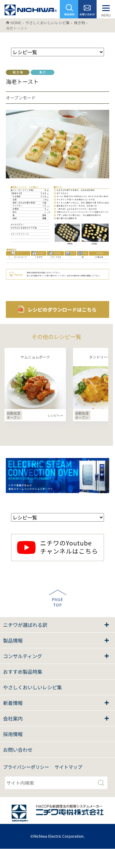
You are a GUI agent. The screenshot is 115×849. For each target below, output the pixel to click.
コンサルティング (22, 656)
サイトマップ (68, 767)
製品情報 (13, 640)
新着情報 (13, 702)
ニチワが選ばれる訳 (25, 624)
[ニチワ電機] (31, 11)
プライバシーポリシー (26, 767)
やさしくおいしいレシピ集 (32, 687)
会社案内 (13, 718)
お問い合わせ (18, 749)
